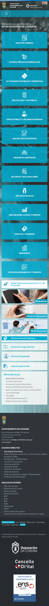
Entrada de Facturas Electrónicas (18, 384)
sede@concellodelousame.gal (21, 440)
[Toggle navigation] (6, 13)
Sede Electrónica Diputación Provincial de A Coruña (24, 514)
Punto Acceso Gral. (11, 493)
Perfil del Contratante (12, 469)
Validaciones (8, 506)
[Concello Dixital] (24, 566)
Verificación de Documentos (15, 477)
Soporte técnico (8, 522)
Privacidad (6, 525)
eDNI (6, 504)
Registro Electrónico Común (16, 401)
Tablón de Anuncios (11, 472)
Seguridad (15, 525)
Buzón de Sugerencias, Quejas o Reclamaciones (22, 474)
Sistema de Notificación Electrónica (19, 387)
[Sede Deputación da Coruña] (24, 550)
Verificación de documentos (16, 398)
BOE (5, 501)
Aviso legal (40, 522)
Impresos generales (11, 464)
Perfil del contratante (14, 381)
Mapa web (31, 522)
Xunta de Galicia (10, 491)
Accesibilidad (21, 522)
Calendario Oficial (11, 467)
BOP (5, 496)
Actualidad (10, 395)
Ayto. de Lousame (11, 486)
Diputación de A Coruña (13, 488)
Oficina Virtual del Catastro (14, 511)
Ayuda (22, 525)
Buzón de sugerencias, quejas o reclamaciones (23, 390)
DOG (6, 499)
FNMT (6, 509)
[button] (44, 2)
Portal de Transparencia (13, 462)
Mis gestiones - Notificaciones (15, 459)
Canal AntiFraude (12, 393)
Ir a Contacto (6, 442)
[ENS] (24, 590)
